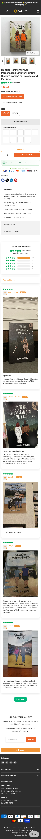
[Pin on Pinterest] (15, 180)
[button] (6, 83)
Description (8, 189)
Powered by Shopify (20, 835)
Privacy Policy (30, 828)
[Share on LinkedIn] (11, 180)
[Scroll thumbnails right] (38, 61)
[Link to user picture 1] (20, 335)
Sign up (31, 739)
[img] (8, 289)
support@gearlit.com (13, 791)
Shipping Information (11, 231)
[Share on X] (7, 180)
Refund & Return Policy (28, 830)
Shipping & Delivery (12, 830)
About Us (7, 828)
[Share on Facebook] (3, 180)
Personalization (9, 224)
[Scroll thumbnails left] (3, 61)
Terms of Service (17, 828)
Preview (20, 150)
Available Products (10, 92)
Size (3, 109)
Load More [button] (20, 699)
